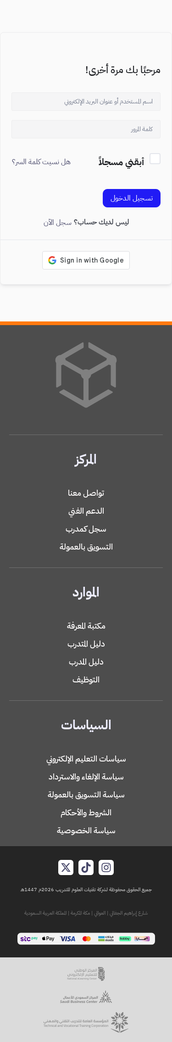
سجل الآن (58, 222)
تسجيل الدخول (132, 198)
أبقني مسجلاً (121, 162)
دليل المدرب (86, 661)
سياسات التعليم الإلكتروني (86, 758)
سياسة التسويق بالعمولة (86, 794)
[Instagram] (106, 867)
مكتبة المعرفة (86, 625)
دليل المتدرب (86, 643)
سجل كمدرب (86, 528)
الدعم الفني (86, 510)
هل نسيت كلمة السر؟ (41, 161)
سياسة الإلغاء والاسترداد (86, 776)
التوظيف (86, 679)
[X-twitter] (65, 867)
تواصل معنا (86, 493)
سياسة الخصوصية (86, 830)
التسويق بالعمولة (86, 546)
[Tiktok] (86, 867)
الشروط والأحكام (86, 812)
